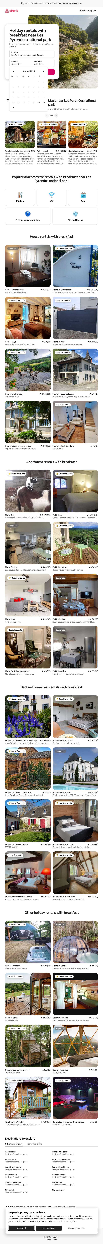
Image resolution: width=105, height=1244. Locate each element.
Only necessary (49, 1228)
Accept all (21, 1228)
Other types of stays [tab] (14, 1144)
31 (13, 108)
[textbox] (20, 64)
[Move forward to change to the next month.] (43, 71)
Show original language (72, 3)
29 (39, 102)
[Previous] (47, 115)
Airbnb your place (88, 10)
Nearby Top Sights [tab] (34, 1144)
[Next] (56, 115)
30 (44, 102)
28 (34, 102)
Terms (55, 1240)
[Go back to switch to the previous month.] (14, 71)
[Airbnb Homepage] (11, 11)
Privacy (48, 1240)
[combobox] (32, 55)
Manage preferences (76, 1228)
